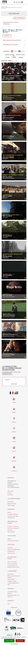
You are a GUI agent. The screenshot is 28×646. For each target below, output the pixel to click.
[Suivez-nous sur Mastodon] (14, 458)
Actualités (12, 535)
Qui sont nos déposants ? (14, 528)
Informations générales (13, 540)
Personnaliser (14, 643)
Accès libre (10, 547)
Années (6, 32)
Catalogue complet (12, 581)
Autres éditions (11, 579)
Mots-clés (15, 31)
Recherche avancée (14, 44)
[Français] (11, 393)
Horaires (10, 492)
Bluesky (14, 451)
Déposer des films (12, 503)
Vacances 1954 (7, 274)
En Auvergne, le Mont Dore (11, 214)
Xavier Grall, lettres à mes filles (13, 174)
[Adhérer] (14, 2)
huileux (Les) (6, 333)
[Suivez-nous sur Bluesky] (14, 448)
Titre (5, 29)
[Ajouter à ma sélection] (25, 80)
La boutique (12, 571)
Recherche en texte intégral (14, 23)
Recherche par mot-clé (14, 40)
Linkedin (14, 441)
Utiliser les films (11, 505)
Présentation (11, 501)
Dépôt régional (11, 531)
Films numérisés (10, 54)
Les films (11, 544)
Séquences (7, 31)
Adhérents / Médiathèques (14, 549)
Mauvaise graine (7, 353)
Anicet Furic (6, 314)
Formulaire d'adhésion (13, 514)
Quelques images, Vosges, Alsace (13, 254)
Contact (11, 478)
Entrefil (11, 588)
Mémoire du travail (12, 561)
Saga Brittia (6, 294)
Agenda (9, 538)
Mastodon (14, 461)
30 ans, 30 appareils (12, 563)
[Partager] (20, 2)
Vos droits (10, 530)
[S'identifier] (18, 2)
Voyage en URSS (7, 135)
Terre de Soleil (7, 195)
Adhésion (11, 509)
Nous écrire (10, 494)
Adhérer (9, 512)
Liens (9, 603)
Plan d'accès (11, 491)
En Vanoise (6, 234)
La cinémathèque (14, 498)
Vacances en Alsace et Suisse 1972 (13, 155)
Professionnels (11, 551)
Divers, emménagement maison (12, 115)
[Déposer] (16, 2)
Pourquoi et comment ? (13, 526)
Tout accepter (9, 640)
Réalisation (20, 29)
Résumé (12, 29)
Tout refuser (20, 640)
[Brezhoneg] (22, 2)
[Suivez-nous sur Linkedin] (14, 438)
